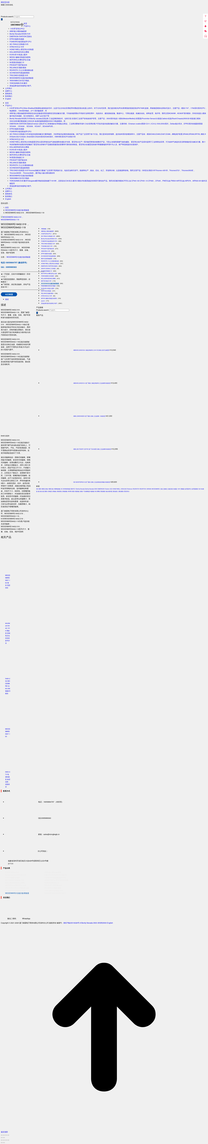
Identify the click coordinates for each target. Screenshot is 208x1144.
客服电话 (205, 21)
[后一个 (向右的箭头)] (4, 1137)
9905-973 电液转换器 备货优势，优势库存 (7, 779)
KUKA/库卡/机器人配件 (47, 288)
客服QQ (205, 26)
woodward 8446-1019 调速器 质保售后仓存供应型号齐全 (7, 633)
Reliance (129, 489)
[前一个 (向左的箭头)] (2, 1137)
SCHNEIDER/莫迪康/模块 (48, 256)
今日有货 (9, 294)
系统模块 (103, 491)
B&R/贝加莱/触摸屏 (46, 258)
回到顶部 (205, 16)
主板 (161, 489)
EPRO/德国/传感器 (46, 253)
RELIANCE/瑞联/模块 (47, 293)
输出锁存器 (109, 491)
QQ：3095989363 (9, 267)
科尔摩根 (97, 491)
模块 (73, 491)
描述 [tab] (7, 299)
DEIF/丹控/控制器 (46, 291)
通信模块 (121, 491)
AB (37, 489)
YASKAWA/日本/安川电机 (48, 286)
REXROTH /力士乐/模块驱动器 (50, 261)
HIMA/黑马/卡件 (45, 251)
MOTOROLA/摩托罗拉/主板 (49, 273)
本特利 (70, 491)
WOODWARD (156, 489)
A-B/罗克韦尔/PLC (46, 234)
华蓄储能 (43, 229)
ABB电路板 (57, 489)
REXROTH (136, 489)
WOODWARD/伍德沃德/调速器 (18, 257)
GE (111, 489)
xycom (43, 301)
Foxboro (107, 489)
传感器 (175, 489)
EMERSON (101, 489)
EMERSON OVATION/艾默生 (49, 266)
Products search (7, 16)
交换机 (165, 489)
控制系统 (59, 491)
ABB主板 (51, 489)
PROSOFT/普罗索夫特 (47, 248)
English (110, 923)
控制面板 (64, 491)
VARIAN (148, 489)
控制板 (54, 491)
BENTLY (73, 489)
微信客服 (205, 31)
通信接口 (115, 491)
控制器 (50, 491)
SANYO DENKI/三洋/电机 (48, 268)
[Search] (2, 19)
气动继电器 (86, 491)
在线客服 (205, 36)
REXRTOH (143, 489)
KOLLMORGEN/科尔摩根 (48, 278)
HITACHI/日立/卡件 (46, 296)
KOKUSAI (124, 489)
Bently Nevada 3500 (91, 489)
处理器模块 (195, 489)
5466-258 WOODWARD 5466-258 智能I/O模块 (7, 686)
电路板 (92, 491)
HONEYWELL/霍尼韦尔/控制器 (50, 263)
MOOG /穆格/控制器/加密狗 (49, 298)
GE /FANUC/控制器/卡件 (48, 236)
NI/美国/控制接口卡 (46, 271)
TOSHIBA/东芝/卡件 (47, 246)
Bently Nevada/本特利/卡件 (49, 239)
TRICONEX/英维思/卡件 (48, 243)
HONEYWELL (116, 489)
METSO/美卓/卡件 (46, 281)
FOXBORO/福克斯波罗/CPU (49, 241)
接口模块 (44, 491)
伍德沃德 (170, 489)
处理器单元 (188, 489)
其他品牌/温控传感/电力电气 (49, 303)
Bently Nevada (80, 489)
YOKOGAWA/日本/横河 (47, 276)
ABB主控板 (44, 489)
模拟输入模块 (79, 491)
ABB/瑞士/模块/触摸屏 (47, 231)
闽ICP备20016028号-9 (72, 923)
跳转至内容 (5, 2)
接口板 (40, 491)
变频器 (182, 489)
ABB (39, 489)
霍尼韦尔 (126, 491)
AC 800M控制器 (65, 489)
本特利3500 (102, 923)
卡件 (178, 489)
